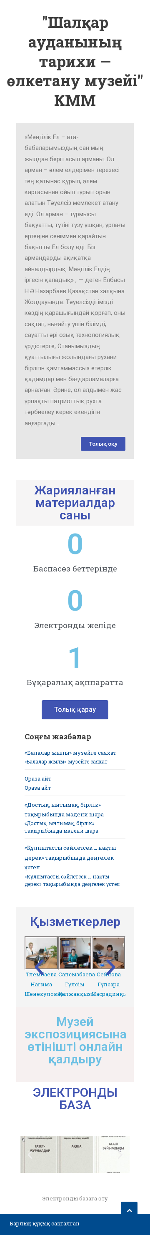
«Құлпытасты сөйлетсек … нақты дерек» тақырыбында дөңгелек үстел (70, 857)
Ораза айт (38, 778)
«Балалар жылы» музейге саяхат (70, 752)
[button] (103, 444)
